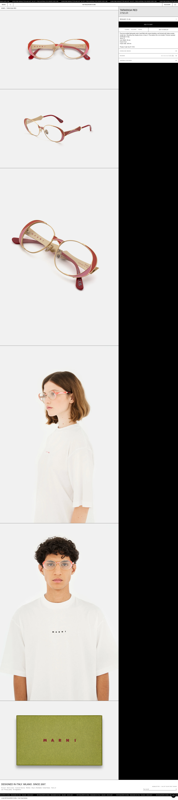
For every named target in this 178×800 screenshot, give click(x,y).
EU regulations (17, 789)
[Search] (10, 4)
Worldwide (39, 788)
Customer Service (20, 788)
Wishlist (28, 788)
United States (46, 788)
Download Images (125, 51)
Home (3, 8)
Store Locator (10, 788)
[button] (175, 4)
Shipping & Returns (126, 60)
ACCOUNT (167, 4)
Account (3, 788)
